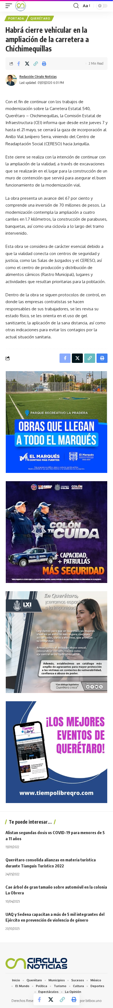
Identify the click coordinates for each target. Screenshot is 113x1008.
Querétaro (40, 18)
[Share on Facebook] (18, 63)
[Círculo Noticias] (20, 6)
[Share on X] (27, 63)
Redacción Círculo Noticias (38, 77)
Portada (16, 18)
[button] (10, 6)
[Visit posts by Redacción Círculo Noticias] (11, 80)
